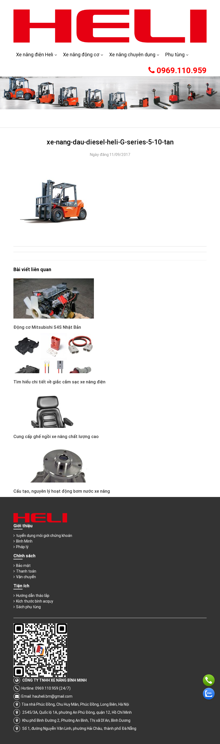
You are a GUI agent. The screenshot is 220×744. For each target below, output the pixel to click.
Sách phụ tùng (28, 606)
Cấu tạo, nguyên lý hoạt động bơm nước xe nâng (61, 491)
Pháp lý (22, 546)
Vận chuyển (26, 576)
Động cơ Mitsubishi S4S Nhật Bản (47, 327)
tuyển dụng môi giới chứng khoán (44, 535)
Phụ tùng (175, 54)
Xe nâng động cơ (81, 54)
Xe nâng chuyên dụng (132, 54)
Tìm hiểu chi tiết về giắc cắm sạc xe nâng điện (59, 381)
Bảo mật (23, 565)
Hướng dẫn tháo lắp (32, 595)
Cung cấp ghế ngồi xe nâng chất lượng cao (56, 436)
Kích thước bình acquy (34, 601)
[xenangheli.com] (110, 25)
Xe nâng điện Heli (34, 54)
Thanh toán (26, 571)
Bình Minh (24, 541)
